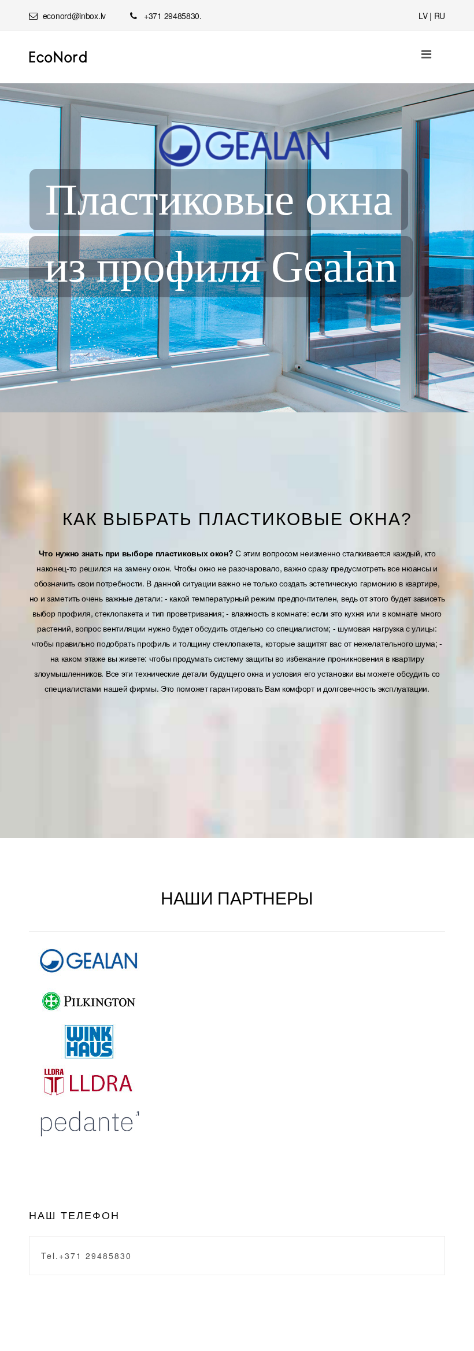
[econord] (58, 57)
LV (423, 15)
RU (439, 15)
